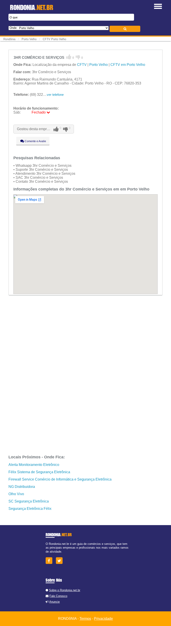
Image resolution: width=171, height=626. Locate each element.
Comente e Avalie (35, 141)
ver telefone (55, 94)
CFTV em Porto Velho (127, 65)
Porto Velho (98, 65)
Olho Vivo (16, 494)
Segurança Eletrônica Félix (29, 508)
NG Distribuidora (21, 487)
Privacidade (103, 618)
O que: (14, 17)
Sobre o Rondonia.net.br (64, 590)
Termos (85, 618)
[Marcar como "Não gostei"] (78, 57)
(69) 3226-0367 (33, 94)
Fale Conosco (58, 596)
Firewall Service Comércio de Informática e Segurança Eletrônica (60, 479)
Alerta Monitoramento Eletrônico (33, 465)
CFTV (82, 65)
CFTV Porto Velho (54, 39)
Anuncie (54, 601)
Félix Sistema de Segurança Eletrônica (39, 472)
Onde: (13, 27)
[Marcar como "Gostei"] (68, 57)
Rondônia (9, 39)
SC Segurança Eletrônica (28, 501)
